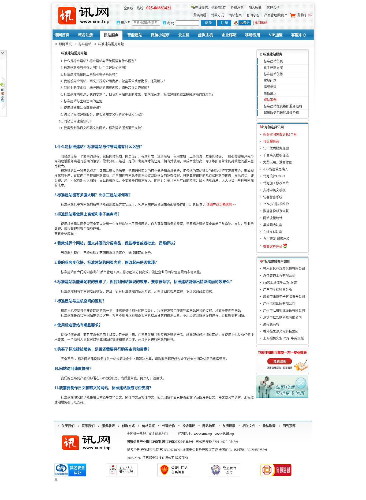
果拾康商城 (271, 324)
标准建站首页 (273, 61)
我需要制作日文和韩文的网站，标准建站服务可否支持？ (104, 128)
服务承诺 (108, 426)
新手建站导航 (273, 68)
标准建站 (85, 44)
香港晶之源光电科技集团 (280, 331)
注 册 (224, 23)
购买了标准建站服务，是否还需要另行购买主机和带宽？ (104, 115)
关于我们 (68, 426)
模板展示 (270, 93)
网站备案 (235, 15)
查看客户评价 (273, 247)
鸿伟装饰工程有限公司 (279, 276)
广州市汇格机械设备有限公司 (284, 310)
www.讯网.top (224, 434)
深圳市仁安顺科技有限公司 (282, 317)
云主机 (183, 35)
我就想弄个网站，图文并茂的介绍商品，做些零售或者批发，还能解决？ (115, 81)
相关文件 (248, 426)
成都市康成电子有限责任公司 (284, 296)
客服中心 (298, 35)
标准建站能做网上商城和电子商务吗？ (91, 74)
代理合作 (273, 8)
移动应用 (252, 35)
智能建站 (134, 35)
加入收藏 (255, 8)
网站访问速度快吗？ (78, 121)
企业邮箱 (229, 35)
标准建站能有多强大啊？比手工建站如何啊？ (96, 68)
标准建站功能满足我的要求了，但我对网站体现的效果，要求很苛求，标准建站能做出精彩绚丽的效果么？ (139, 94)
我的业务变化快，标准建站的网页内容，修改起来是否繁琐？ (107, 88)
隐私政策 (269, 426)
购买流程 (199, 15)
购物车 (304, 15)
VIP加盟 (276, 35)
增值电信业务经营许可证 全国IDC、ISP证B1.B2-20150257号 (224, 450)
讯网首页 (61, 35)
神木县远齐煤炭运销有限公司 (284, 269)
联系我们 (88, 426)
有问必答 (253, 15)
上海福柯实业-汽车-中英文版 (283, 338)
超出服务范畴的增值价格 (281, 113)
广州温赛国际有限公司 (279, 303)
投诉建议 (188, 426)
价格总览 (237, 8)
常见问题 (270, 81)
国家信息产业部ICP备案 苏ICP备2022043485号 (160, 442)
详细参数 (270, 87)
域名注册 (85, 35)
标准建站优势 (273, 74)
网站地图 (208, 426)
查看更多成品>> (65, 234)
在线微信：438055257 (210, 8)
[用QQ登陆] (242, 24)
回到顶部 (289, 426)
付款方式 (217, 15)
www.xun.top (203, 434)
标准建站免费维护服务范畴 (283, 106)
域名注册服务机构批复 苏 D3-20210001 (154, 450)
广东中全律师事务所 (277, 290)
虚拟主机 (205, 35)
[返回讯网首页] (84, 15)
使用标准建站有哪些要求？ (83, 108)
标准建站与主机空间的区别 (83, 101)
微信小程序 (160, 35)
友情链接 (228, 426)
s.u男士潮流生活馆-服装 (280, 283)
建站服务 (111, 35)
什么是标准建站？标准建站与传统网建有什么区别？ (101, 61)
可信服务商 (271, 141)
